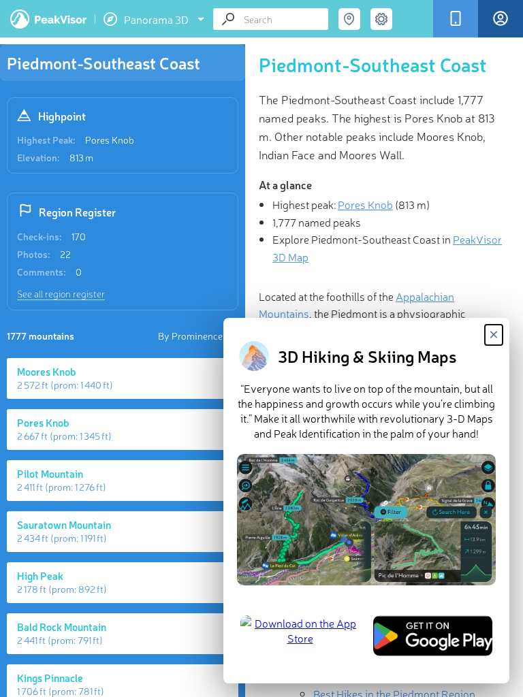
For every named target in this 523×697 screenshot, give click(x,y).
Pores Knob (109, 139)
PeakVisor (48, 19)
